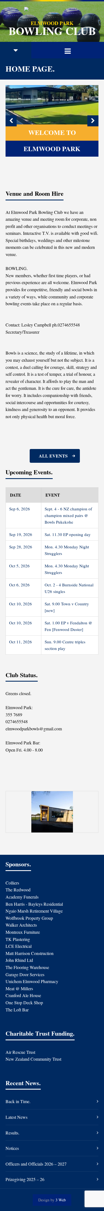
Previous (11, 120)
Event (52, 495)
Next (92, 120)
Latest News (16, 1117)
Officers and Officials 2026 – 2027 (36, 1164)
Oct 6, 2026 (19, 584)
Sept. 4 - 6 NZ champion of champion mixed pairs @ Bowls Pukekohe (68, 515)
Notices (12, 1148)
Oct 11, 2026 (20, 641)
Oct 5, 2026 (19, 565)
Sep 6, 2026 (19, 508)
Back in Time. (18, 1101)
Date (15, 495)
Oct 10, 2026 (20, 603)
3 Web (60, 1199)
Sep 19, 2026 (20, 534)
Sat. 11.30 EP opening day (68, 534)
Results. (12, 1133)
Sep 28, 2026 (20, 546)
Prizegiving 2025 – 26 (25, 1179)
